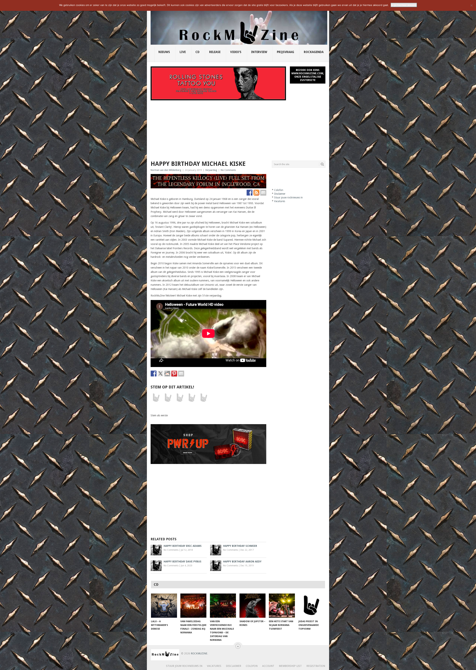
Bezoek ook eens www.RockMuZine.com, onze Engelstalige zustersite (307, 75)
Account (268, 665)
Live (183, 52)
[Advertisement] (238, 128)
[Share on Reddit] (167, 374)
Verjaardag (211, 170)
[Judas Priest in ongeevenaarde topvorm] (311, 606)
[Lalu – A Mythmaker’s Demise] (164, 606)
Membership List (290, 665)
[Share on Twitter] (160, 374)
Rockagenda (314, 52)
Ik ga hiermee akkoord (404, 5)
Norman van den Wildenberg (166, 170)
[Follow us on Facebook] (250, 193)
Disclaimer (279, 193)
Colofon (278, 190)
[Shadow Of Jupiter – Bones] (252, 606)
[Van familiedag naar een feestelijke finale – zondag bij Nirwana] (193, 606)
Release (215, 52)
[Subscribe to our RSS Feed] (256, 193)
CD (197, 52)
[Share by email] (181, 374)
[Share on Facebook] (154, 374)
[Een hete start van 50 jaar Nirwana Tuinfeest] (282, 606)
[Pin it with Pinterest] (174, 374)
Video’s (235, 52)
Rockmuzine (199, 653)
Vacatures (279, 201)
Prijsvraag (285, 52)
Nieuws (164, 52)
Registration (315, 665)
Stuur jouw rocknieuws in (288, 197)
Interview (259, 52)
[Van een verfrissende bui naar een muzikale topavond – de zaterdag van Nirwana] (223, 606)
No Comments (228, 170)
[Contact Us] (263, 193)
